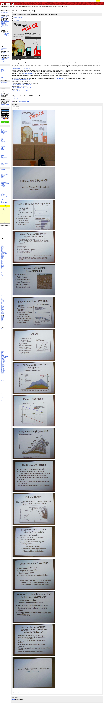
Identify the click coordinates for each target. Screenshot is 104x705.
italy (1, 260)
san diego (2, 372)
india (1, 328)
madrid (2, 267)
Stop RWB (2, 195)
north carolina (3, 361)
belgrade (2, 246)
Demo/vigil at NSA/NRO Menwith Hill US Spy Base (5, 34)
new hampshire (3, 357)
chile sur (2, 299)
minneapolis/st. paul (4, 356)
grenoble (2, 256)
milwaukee (2, 355)
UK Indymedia (11, 3)
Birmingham (3, 68)
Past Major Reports (4, 202)
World (2, 77)
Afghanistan (3, 129)
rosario (2, 308)
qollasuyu (2, 307)
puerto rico (2, 306)
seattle (2, 378)
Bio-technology (3, 135)
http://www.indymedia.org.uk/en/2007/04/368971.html (22, 84)
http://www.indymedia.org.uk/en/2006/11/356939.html (22, 87)
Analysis (2, 130)
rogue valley (3, 370)
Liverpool (2, 70)
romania (2, 281)
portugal (2, 279)
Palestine (2, 155)
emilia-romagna (3, 252)
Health (2, 147)
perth (1, 323)
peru (1, 305)
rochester (2, 369)
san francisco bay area (5, 374)
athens (2, 241)
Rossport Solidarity (4, 199)
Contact (91, 0)
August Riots (3, 175)
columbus (2, 344)
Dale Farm (2, 176)
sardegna (2, 283)
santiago (2, 309)
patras (2, 276)
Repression (3, 158)
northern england (3, 273)
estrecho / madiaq (4, 253)
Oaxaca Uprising (3, 197)
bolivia (2, 296)
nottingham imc (3, 274)
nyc (1, 363)
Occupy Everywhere (4, 174)
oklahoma (2, 364)
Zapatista (2, 164)
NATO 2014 (3, 169)
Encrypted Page (5, 205)
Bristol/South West (4, 82)
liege (1, 262)
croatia (2, 250)
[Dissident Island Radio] (5, 112)
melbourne (2, 322)
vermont (2, 382)
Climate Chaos (3, 137)
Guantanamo (3, 185)
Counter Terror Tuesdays (4, 39)
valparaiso (2, 312)
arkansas (2, 333)
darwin (2, 319)
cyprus (2, 251)
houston (2, 347)
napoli (2, 271)
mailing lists (3, 398)
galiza (2, 254)
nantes (2, 270)
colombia (2, 302)
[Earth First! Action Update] (5, 120)
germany (2, 255)
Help (94, 0)
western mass (3, 383)
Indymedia (2, 149)
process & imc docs (4, 399)
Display (13, 699)
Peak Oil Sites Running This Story (20, 701)
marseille (2, 269)
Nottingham (3, 83)
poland (2, 278)
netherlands (3, 272)
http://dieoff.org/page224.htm (28, 73)
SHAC (2, 193)
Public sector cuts (4, 157)
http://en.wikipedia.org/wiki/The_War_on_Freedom (21, 68)
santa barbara (3, 375)
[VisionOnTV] (5, 118)
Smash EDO (3, 200)
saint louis (2, 371)
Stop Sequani (3, 194)
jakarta (2, 320)
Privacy (85, 0)
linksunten (2, 265)
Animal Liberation (4, 131)
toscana (2, 289)
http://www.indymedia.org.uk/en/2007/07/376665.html (22, 90)
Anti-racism (3, 134)
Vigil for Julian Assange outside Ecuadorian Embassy (5, 48)
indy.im (2, 92)
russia (2, 282)
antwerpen (2, 239)
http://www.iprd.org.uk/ (16, 96)
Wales (2, 76)
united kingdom (3, 291)
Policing (2, 156)
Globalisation (3, 146)
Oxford (2, 72)
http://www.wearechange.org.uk (23, 101)
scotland (2, 284)
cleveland (2, 342)
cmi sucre (2, 301)
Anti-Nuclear (3, 132)
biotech (2, 394)
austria (2, 242)
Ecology (2, 139)
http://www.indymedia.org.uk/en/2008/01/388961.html (21, 79)
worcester (2, 384)
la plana (2, 261)
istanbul (2, 259)
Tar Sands (2, 181)
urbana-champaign (4, 381)
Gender (2, 145)
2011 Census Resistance (5, 173)
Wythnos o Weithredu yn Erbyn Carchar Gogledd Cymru (5, 26)
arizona (2, 332)
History (2, 148)
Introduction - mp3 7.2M (17, 17)
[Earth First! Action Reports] (5, 122)
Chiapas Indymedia (4, 61)
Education (2, 140)
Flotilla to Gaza (3, 178)
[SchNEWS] (5, 110)
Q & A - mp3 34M (16, 20)
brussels (2, 247)
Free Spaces (3, 143)
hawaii (2, 346)
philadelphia (3, 365)
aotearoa (2, 316)
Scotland (2, 84)
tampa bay (2, 379)
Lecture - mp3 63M (16, 18)
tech (1, 400)
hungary (2, 257)
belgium (2, 245)
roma (1, 280)
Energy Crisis (3, 141)
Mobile (75, 0)
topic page (4, 52)
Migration (2, 151)
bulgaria (2, 248)
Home (73, 0)
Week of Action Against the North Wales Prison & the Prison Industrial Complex (5, 22)
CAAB (7, 35)
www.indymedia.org (4, 227)
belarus (2, 244)
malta (2, 268)
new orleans (3, 360)
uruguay (2, 311)
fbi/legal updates (3, 397)
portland (2, 367)
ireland (2, 258)
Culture (2, 138)
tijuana (2, 310)
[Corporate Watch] (5, 114)
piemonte (2, 277)
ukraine (2, 290)
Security (98, 0)
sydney (2, 325)
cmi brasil (2, 300)
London (2, 71)
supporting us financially (5, 104)
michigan (2, 354)
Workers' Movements (4, 163)
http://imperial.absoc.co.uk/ (60, 78)
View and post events (4, 12)
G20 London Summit (4, 182)
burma (2, 318)
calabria (2, 249)
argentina (2, 295)
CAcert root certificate (3, 220)
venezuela (2, 313)
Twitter (6, 92)
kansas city (3, 349)
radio (1, 231)
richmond (2, 368)
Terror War (2, 162)
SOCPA (2, 201)
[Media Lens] (5, 116)
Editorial (78, 0)
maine (2, 352)
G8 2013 (2, 170)
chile (1, 298)
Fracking (2, 142)
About (89, 0)
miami (2, 353)
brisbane (2, 317)
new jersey (2, 358)
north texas (3, 362)
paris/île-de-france (4, 275)
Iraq (1, 150)
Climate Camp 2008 (4, 196)
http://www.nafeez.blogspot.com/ (18, 98)
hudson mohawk (3, 348)
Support (102, 0)
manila (2, 321)
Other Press (3, 154)
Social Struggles (3, 159)
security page (3, 222)
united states (3, 380)
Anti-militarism (3, 133)
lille (1, 264)
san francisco (3, 373)
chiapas (2, 297)
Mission (82, 0)
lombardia (2, 266)
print (1, 230)
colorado (2, 343)
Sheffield (2, 73)
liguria (2, 263)
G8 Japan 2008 (3, 192)
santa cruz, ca (3, 376)
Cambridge (2, 69)
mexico (2, 304)
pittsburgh (2, 366)
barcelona (2, 243)
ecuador (2, 303)
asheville (2, 334)
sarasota (2, 377)
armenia (2, 240)
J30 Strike (2, 177)
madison (2, 351)
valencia (2, 292)
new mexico (3, 359)
